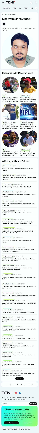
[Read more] (10, 89)
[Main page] (10, 2)
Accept (11, 423)
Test (31, 8)
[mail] (4, 24)
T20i (25, 8)
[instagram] (16, 393)
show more (19, 379)
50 (28, 385)
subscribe (33, 403)
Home (4, 14)
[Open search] (36, 2)
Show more (27, 423)
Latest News (6, 8)
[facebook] (20, 393)
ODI (20, 8)
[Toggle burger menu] (3, 2)
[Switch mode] (31, 2)
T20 (14, 8)
